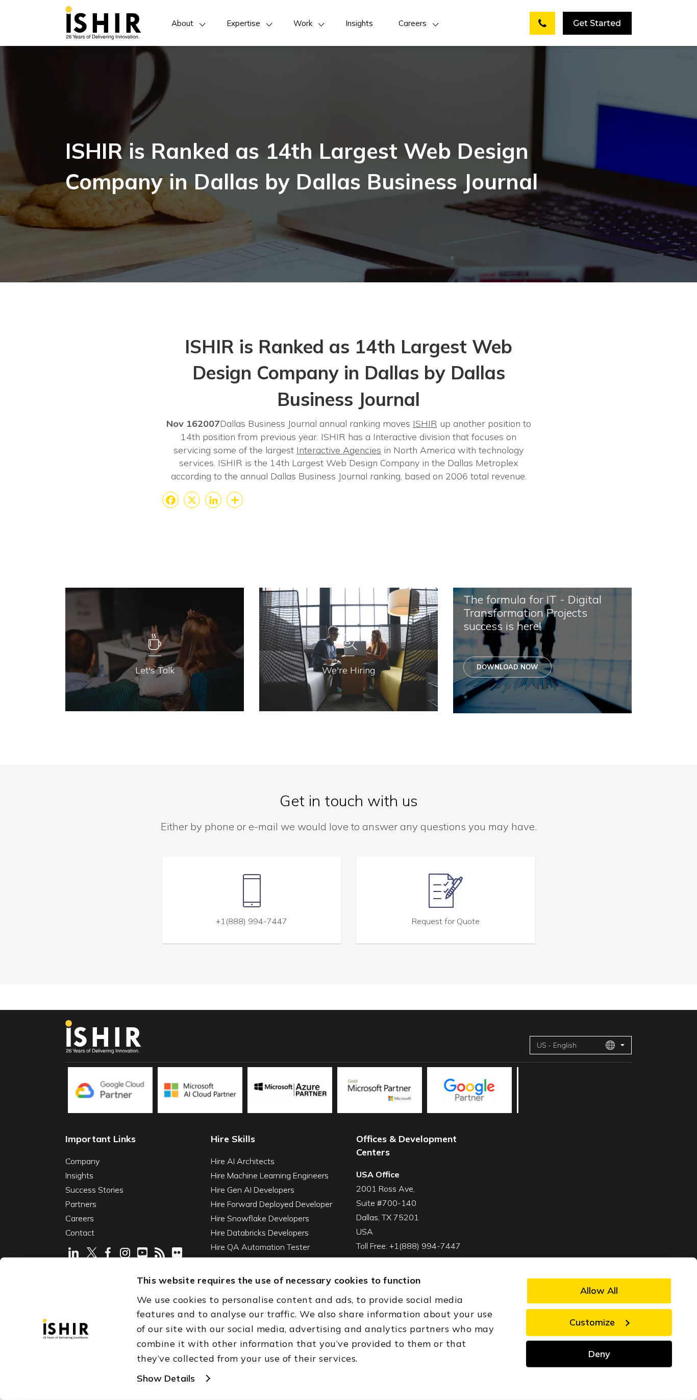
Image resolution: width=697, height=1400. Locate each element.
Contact (79, 1232)
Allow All (599, 1290)
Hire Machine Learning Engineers (270, 1175)
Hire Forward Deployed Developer (271, 1204)
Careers (413, 23)
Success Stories (94, 1190)
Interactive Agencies (338, 450)
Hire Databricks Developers (260, 1232)
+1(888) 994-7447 (251, 921)
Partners (80, 1204)
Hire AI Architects (243, 1161)
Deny (599, 1353)
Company (82, 1161)
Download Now (507, 667)
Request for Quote (446, 921)
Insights (359, 23)
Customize (592, 1322)
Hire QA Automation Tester (260, 1247)
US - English (557, 1045)
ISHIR (425, 423)
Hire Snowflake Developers (260, 1218)
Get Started (597, 23)
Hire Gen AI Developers (252, 1190)
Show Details (166, 1378)
